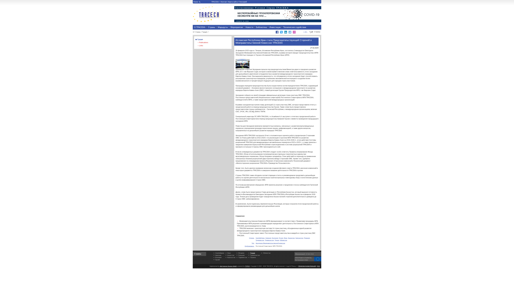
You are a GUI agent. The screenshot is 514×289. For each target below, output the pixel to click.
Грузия (281, 238)
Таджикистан (260, 240)
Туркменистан (269, 240)
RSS (318, 266)
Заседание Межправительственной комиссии (270, 243)
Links (201, 46)
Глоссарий (243, 2)
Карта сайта (233, 2)
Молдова (241, 253)
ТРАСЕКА (215, 2)
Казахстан (291, 238)
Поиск (195, 2)
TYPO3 (247, 266)
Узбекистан (283, 240)
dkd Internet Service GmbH (228, 266)
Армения (268, 238)
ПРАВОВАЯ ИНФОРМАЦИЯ (307, 266)
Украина (253, 257)
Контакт (224, 2)
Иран (285, 238)
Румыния (307, 238)
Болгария (275, 238)
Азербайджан (260, 238)
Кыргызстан (299, 238)
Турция (204, 32)
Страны (198, 32)
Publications (203, 42)
